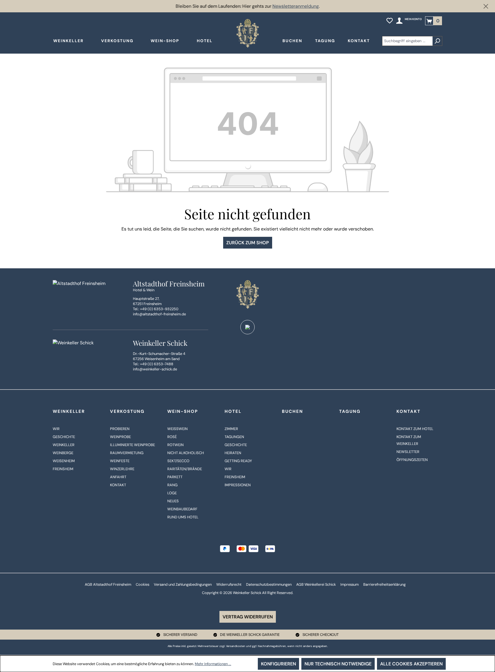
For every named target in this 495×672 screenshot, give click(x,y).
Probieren (119, 428)
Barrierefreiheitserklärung (384, 584)
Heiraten (233, 452)
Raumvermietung (127, 452)
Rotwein (175, 444)
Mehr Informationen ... (213, 663)
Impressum (349, 584)
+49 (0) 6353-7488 (156, 364)
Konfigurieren (278, 664)
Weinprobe (120, 436)
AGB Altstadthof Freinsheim (108, 584)
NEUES (173, 501)
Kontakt (118, 484)
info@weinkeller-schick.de (155, 369)
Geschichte (64, 436)
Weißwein (177, 428)
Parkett (174, 476)
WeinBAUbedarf (182, 509)
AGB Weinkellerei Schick (316, 584)
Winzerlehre (122, 468)
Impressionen (238, 484)
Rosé (172, 436)
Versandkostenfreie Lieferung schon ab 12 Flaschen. (247, 6)
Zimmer (231, 428)
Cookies (142, 584)
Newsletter (407, 451)
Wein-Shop (182, 411)
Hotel (233, 411)
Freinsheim (63, 468)
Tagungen (234, 436)
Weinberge (63, 452)
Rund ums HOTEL (183, 517)
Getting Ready (238, 460)
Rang (172, 484)
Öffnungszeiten (412, 459)
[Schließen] (485, 6)
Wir (56, 428)
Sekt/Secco (178, 460)
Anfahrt (118, 476)
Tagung (350, 411)
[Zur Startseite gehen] (247, 33)
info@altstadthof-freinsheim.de (159, 314)
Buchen (292, 411)
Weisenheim (64, 460)
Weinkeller (69, 411)
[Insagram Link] (247, 327)
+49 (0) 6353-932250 (159, 308)
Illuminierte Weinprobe (132, 444)
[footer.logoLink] (247, 294)
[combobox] (407, 41)
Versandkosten (235, 646)
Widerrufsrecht (228, 584)
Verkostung (127, 411)
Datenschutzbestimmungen (269, 584)
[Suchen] (437, 41)
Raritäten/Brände (184, 468)
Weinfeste (119, 460)
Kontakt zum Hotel (414, 428)
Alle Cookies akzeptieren (411, 664)
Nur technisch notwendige (338, 664)
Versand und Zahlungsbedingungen (183, 584)
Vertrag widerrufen (248, 617)
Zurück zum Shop (247, 243)
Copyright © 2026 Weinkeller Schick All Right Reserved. (247, 592)
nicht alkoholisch (185, 452)
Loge (172, 493)
